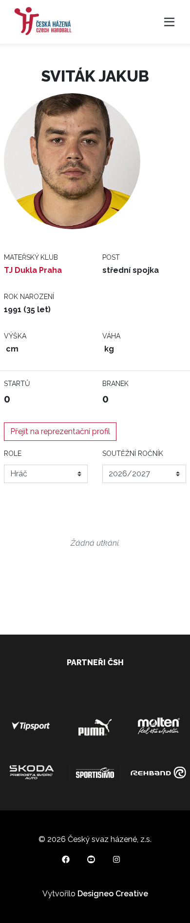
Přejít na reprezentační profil (60, 431)
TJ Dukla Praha (33, 270)
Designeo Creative (112, 893)
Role (12, 453)
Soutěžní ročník (132, 453)
